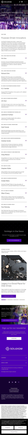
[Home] (6, 2)
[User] (22, 2)
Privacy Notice (14, 388)
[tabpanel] (14, 274)
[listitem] (9, 382)
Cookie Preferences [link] (14, 391)
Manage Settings (14, 431)
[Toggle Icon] (25, 2)
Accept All (7, 427)
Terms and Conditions (14, 389)
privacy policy (6, 421)
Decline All (20, 427)
